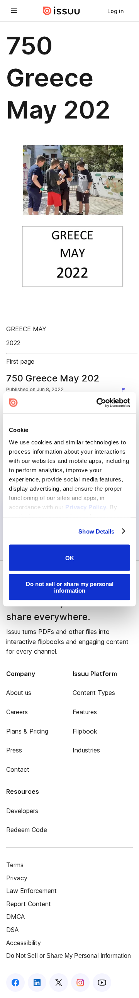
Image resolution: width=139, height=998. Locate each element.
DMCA (15, 916)
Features (85, 712)
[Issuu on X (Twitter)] (58, 982)
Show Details (96, 531)
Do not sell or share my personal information (70, 586)
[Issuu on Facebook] (15, 982)
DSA (12, 930)
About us (18, 692)
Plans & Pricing (27, 731)
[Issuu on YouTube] (102, 982)
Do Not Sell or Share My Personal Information (68, 955)
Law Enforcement (31, 891)
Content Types (94, 692)
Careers (17, 712)
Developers (22, 811)
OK (69, 557)
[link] (115, 11)
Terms (15, 865)
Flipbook (85, 731)
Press (14, 750)
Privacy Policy (85, 506)
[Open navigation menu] (14, 11)
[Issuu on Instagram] (80, 982)
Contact (17, 769)
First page (20, 361)
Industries (86, 750)
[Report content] (125, 390)
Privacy (16, 878)
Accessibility (23, 943)
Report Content (28, 904)
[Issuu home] (61, 11)
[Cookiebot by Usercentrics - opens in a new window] (98, 403)
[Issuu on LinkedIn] (37, 982)
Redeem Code (26, 830)
